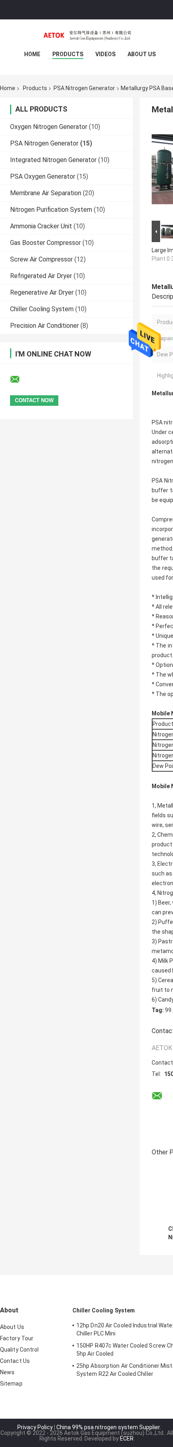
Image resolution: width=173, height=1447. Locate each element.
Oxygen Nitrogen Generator (48, 127)
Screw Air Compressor (41, 259)
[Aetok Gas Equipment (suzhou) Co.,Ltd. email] (20, 379)
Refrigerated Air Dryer (41, 276)
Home (32, 54)
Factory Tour (16, 1338)
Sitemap (11, 1383)
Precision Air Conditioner (44, 325)
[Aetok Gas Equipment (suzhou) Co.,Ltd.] (86, 35)
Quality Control (19, 1349)
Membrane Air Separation (45, 193)
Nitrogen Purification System (51, 209)
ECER (127, 1438)
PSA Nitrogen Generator (84, 88)
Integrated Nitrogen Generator (53, 160)
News (7, 1372)
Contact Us (15, 1361)
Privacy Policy (35, 1427)
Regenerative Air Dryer (42, 292)
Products (67, 54)
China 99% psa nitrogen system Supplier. (108, 1427)
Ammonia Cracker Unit (41, 226)
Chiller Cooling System (42, 309)
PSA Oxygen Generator (42, 176)
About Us (142, 54)
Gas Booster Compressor (45, 243)
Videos (105, 54)
